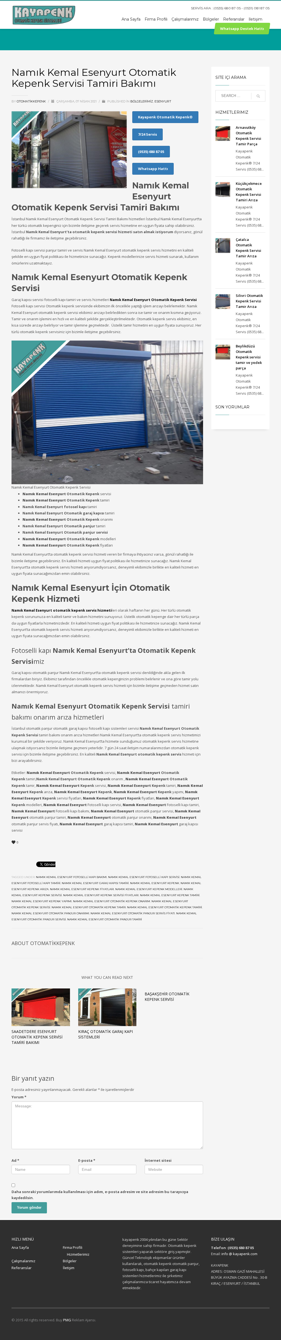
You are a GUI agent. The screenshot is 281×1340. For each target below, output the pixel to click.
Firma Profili (72, 1247)
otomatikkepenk (32, 101)
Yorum (19, 1096)
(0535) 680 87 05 (151, 151)
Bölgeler (70, 1260)
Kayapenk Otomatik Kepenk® (165, 117)
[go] (258, 96)
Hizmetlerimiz (78, 1254)
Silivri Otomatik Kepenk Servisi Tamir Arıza (249, 301)
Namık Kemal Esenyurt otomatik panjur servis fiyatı (133, 913)
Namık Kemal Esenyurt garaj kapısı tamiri (95, 883)
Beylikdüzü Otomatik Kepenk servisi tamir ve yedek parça (249, 357)
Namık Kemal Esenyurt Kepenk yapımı (42, 901)
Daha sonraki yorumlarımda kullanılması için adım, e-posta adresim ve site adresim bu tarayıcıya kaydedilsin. (100, 1194)
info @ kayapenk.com (239, 1253)
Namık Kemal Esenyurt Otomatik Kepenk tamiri (164, 907)
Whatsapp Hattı (153, 168)
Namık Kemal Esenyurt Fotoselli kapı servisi (143, 877)
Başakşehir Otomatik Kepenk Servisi (167, 996)
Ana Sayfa (20, 1247)
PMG (67, 1319)
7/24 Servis (147, 134)
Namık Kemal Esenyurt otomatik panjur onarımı (50, 913)
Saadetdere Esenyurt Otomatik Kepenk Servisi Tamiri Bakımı (37, 1037)
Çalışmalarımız (23, 1260)
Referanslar (22, 1267)
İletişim (68, 1267)
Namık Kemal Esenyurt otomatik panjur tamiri (104, 919)
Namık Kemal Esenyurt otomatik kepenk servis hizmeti (62, 610)
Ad (15, 1160)
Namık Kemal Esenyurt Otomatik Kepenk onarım (111, 901)
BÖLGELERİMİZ (141, 101)
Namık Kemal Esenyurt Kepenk (154, 883)
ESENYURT (162, 101)
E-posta (86, 1160)
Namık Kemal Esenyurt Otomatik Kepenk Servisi (153, 299)
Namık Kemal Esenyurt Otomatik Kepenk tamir (89, 907)
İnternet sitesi (158, 1160)
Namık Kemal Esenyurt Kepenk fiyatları (82, 889)
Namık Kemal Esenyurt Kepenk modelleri (148, 889)
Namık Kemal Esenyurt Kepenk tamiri (169, 895)
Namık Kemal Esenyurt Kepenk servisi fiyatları (101, 895)
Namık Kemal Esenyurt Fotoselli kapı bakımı (71, 877)
